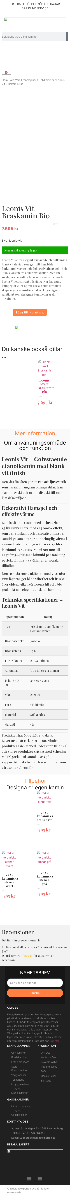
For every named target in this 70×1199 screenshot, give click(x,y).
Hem (5, 80)
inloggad (27, 956)
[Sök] (67, 36)
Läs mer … (56, 1040)
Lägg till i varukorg (30, 312)
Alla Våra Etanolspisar (23, 80)
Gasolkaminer (18, 1099)
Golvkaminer (46, 80)
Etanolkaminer (18, 1045)
